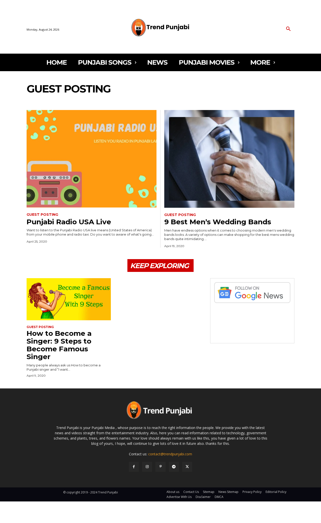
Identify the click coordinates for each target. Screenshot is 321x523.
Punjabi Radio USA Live (69, 222)
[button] (288, 29)
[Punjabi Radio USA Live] (91, 158)
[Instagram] (147, 467)
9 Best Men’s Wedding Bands (217, 222)
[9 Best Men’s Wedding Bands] (229, 158)
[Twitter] (187, 467)
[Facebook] (134, 467)
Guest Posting (42, 215)
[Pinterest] (160, 467)
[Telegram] (174, 467)
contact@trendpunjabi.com (170, 454)
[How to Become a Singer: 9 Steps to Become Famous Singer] (69, 299)
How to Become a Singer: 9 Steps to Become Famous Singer (59, 345)
